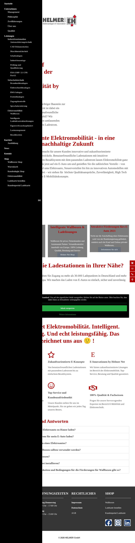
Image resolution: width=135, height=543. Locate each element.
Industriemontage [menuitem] (18, 60)
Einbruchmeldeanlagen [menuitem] (20, 88)
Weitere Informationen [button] (67, 314)
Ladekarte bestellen (113, 508)
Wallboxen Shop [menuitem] (15, 162)
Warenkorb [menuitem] (13, 167)
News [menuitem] (6, 148)
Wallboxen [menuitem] (14, 114)
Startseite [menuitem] (8, 4)
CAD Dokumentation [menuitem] (19, 47)
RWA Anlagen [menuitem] (16, 92)
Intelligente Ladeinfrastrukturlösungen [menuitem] (21, 119)
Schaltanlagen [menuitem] (16, 56)
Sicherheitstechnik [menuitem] (16, 80)
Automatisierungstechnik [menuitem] (21, 42)
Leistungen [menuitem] (9, 36)
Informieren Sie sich (109, 249)
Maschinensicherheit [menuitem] (19, 51)
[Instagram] (118, 522)
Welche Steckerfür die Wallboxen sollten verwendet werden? (46, 449)
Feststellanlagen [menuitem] (17, 97)
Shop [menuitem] (6, 159)
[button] (67, 429)
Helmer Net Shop (67, 255)
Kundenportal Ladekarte (115, 513)
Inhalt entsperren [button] (67, 308)
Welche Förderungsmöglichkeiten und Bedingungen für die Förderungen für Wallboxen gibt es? (66, 469)
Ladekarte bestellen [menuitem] (16, 181)
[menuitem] (21, 200)
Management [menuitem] (13, 12)
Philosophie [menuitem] (13, 17)
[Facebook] (108, 522)
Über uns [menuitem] (12, 26)
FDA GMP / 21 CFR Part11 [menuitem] (19, 74)
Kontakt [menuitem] (8, 153)
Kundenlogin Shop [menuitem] (16, 171)
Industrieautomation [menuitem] (17, 39)
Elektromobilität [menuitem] (15, 111)
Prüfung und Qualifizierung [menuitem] (16, 66)
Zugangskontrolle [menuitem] (17, 101)
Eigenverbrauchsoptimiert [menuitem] (21, 126)
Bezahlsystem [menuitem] (16, 135)
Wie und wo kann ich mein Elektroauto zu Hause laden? (44, 429)
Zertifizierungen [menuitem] (15, 21)
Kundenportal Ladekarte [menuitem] (19, 185)
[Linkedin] (127, 522)
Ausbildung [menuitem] (13, 143)
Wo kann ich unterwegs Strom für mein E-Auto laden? (43, 436)
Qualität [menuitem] (11, 31)
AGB (73, 513)
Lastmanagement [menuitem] (17, 130)
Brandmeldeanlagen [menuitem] (19, 83)
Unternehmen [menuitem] (10, 9)
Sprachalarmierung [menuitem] (18, 106)
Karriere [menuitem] (8, 140)
